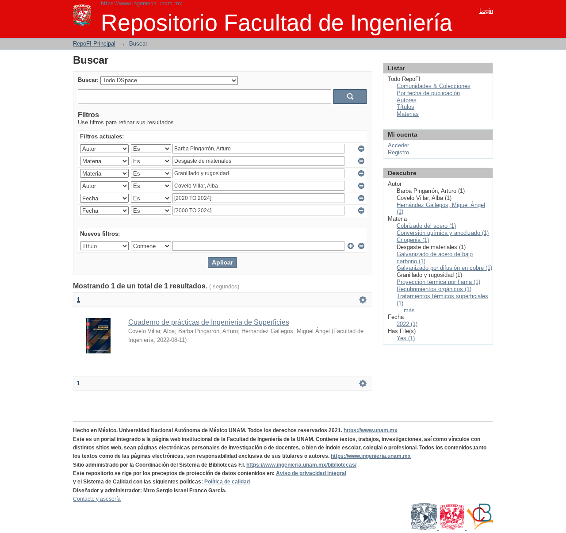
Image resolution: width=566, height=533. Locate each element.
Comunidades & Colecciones (433, 86)
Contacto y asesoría (97, 499)
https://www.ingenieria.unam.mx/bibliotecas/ (301, 465)
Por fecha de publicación (428, 93)
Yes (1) (406, 338)
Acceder (398, 145)
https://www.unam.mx (371, 430)
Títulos (405, 107)
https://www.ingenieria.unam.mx (141, 3)
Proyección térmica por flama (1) (438, 282)
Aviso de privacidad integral (311, 473)
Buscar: (88, 80)
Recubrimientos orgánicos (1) (434, 289)
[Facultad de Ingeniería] (453, 528)
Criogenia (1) (413, 240)
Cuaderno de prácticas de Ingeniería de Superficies (208, 322)
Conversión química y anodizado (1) (443, 233)
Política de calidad (227, 482)
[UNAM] (425, 528)
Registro (398, 152)
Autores (407, 100)
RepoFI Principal (94, 43)
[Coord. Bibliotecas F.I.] (480, 528)
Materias (408, 114)
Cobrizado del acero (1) (426, 225)
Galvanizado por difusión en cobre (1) (444, 268)
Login (486, 11)
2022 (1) (407, 324)
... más (406, 310)
